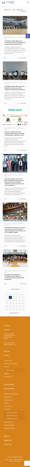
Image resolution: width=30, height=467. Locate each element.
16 (16, 300)
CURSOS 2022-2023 (11, 415)
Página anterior (15, 289)
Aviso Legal (9, 459)
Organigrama (8, 397)
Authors (20, 10)
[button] (28, 36)
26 (10, 306)
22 (16, 303)
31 (7, 309)
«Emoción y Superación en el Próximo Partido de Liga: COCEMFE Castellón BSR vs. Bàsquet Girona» (14, 133)
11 (19, 297)
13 (7, 300)
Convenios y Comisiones (10, 363)
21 (13, 303)
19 (7, 303)
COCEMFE (8, 37)
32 (10, 309)
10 (16, 297)
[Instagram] (11, 444)
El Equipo (6, 403)
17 (19, 300)
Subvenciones (8, 376)
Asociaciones (7, 406)
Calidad (6, 373)
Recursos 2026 (10, 370)
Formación (7, 409)
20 (10, 303)
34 (16, 309)
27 (13, 306)
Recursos (6, 367)
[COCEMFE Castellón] (8, 2)
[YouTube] (8, 444)
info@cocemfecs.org (9, 344)
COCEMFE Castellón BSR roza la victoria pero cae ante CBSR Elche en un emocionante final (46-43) (15, 42)
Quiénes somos (8, 400)
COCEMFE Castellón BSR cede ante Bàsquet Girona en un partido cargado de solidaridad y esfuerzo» (14, 88)
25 (7, 306)
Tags (13, 10)
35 (19, 309)
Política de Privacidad (15, 461)
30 (22, 306)
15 (13, 300)
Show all (24, 11)
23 (19, 303)
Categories (7, 10)
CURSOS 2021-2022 (11, 412)
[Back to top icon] (27, 464)
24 (22, 303)
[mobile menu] (27, 2)
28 (16, 306)
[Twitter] (7, 444)
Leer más (23, 58)
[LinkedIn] (9, 444)
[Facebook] (5, 444)
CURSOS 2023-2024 (11, 418)
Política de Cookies (18, 459)
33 (13, 309)
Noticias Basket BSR (9, 425)
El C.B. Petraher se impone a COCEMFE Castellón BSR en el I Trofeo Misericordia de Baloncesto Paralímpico (14, 277)
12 (22, 297)
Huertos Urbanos (8, 422)
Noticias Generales (9, 428)
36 (22, 309)
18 (22, 300)
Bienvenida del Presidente (11, 394)
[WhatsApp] (4, 444)
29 (19, 306)
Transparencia (8, 360)
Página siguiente (14, 313)
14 (10, 300)
